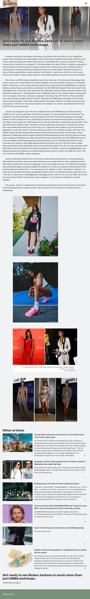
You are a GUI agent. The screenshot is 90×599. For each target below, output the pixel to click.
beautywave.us (8, 594)
